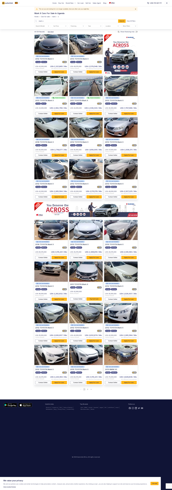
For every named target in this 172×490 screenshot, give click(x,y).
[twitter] (138, 408)
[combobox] (17, 3)
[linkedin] (135, 408)
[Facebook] (129, 408)
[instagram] (132, 408)
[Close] (135, 9)
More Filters (126, 26)
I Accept (154, 483)
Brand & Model (40, 26)
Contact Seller (43, 72)
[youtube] (142, 408)
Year (89, 26)
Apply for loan (59, 72)
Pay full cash (94, 299)
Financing (73, 26)
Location (108, 26)
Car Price (56, 26)
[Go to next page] (91, 389)
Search (122, 21)
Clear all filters (131, 21)
